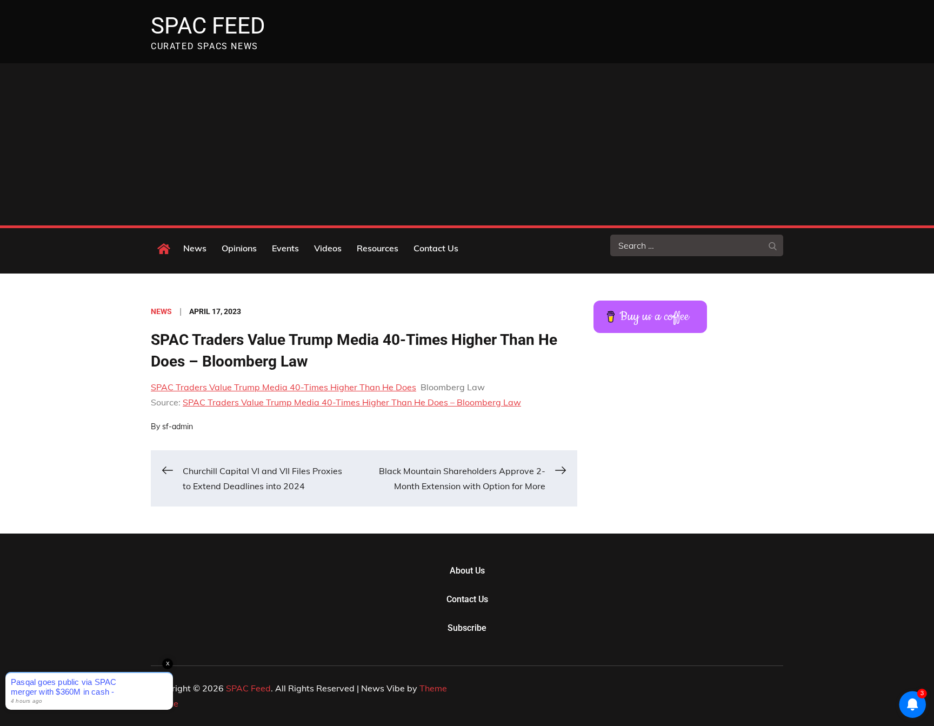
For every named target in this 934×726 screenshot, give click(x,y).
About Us (467, 570)
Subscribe (467, 628)
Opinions (239, 248)
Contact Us (435, 248)
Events (285, 248)
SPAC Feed (208, 25)
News (194, 248)
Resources (377, 248)
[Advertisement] (467, 144)
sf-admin (177, 426)
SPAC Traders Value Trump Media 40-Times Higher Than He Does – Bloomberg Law (352, 402)
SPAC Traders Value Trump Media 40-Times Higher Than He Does (283, 387)
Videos (328, 248)
